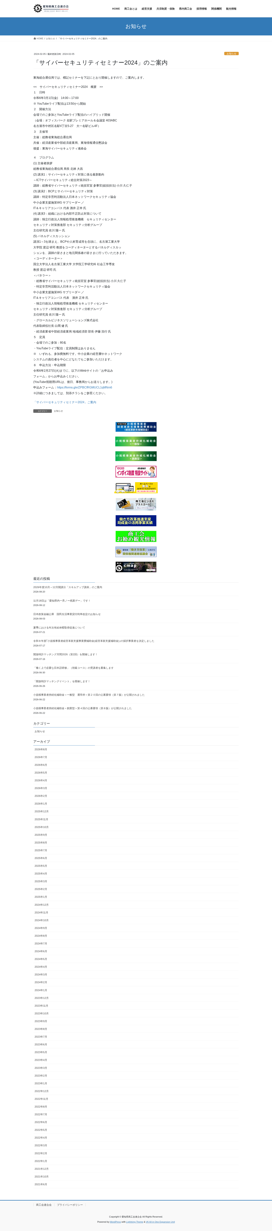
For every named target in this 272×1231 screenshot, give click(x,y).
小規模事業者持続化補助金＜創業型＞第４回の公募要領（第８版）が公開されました (82, 708)
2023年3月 (41, 1067)
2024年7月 (41, 943)
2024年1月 (41, 990)
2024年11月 (41, 912)
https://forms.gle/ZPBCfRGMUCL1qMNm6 (84, 387)
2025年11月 (41, 819)
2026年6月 (41, 764)
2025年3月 (41, 881)
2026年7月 (41, 757)
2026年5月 (41, 772)
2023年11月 (41, 1005)
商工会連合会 (44, 1204)
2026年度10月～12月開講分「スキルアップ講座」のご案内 (67, 587)
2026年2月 (41, 795)
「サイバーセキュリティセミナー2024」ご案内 (64, 402)
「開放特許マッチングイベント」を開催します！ (61, 681)
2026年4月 (41, 780)
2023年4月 (41, 1059)
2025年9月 (41, 834)
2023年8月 (41, 1028)
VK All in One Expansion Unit (160, 1222)
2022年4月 (41, 1137)
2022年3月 (41, 1145)
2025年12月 (42, 811)
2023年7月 (41, 1036)
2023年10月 (42, 1013)
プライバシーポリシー (70, 1204)
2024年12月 (42, 904)
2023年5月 (41, 1052)
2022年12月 (42, 1091)
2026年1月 (41, 803)
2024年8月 (41, 935)
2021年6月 (41, 1184)
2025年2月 (41, 889)
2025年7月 (41, 850)
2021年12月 (42, 1168)
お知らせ (231, 53)
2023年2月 (41, 1075)
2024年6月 (41, 951)
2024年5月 (41, 959)
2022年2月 (41, 1153)
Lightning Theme (134, 1222)
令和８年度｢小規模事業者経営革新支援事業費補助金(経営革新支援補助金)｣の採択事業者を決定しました (93, 640)
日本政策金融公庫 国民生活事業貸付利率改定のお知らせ (67, 614)
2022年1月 (41, 1161)
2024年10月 (42, 920)
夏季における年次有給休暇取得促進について (59, 627)
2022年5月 (41, 1129)
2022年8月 (41, 1106)
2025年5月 (41, 865)
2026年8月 (41, 749)
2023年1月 (41, 1083)
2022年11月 (41, 1098)
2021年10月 (42, 1176)
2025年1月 (41, 896)
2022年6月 (41, 1122)
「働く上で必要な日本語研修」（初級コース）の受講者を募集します (73, 667)
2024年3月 (41, 974)
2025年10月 (42, 827)
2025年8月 (41, 842)
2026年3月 (41, 788)
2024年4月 (41, 966)
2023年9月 (41, 1021)
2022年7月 (41, 1114)
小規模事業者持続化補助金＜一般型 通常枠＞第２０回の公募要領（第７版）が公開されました (89, 694)
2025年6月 (41, 858)
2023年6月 (41, 1044)
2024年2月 (41, 982)
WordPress (115, 1222)
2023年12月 (42, 997)
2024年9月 (41, 928)
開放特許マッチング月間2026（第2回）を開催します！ (65, 654)
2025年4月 (41, 873)
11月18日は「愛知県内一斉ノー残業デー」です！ (62, 600)
